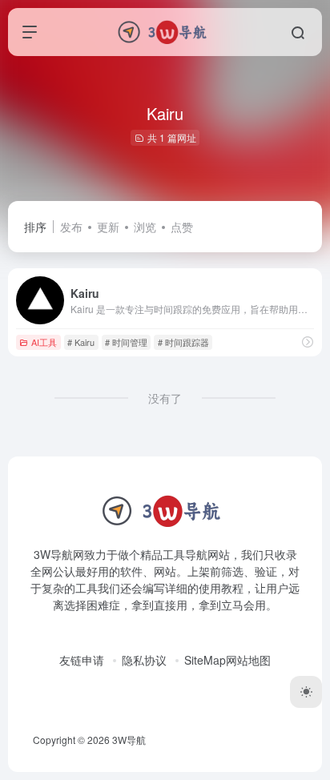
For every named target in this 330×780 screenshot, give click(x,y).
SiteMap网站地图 (227, 660)
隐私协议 (144, 660)
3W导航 (129, 739)
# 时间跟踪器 (183, 342)
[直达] (307, 341)
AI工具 (44, 342)
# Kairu (81, 342)
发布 (71, 227)
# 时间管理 (126, 342)
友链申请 (81, 660)
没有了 (165, 398)
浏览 (145, 227)
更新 (108, 227)
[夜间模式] (306, 692)
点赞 (182, 227)
